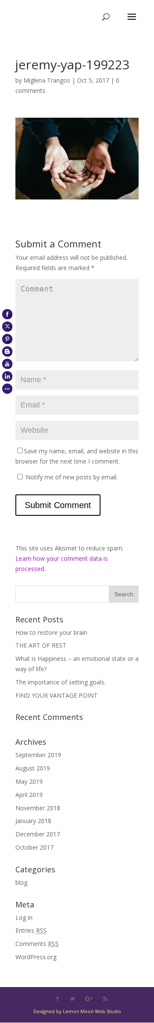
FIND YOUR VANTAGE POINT (56, 695)
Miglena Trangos (47, 80)
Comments (37, 944)
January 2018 (33, 821)
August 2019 (32, 768)
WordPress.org (35, 957)
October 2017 (34, 847)
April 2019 (29, 795)
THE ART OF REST (40, 645)
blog (21, 882)
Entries (31, 930)
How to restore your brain (51, 632)
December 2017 (37, 834)
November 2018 (37, 808)
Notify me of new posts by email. (72, 477)
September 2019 (38, 755)
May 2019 (29, 781)
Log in (24, 917)
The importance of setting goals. (60, 682)
